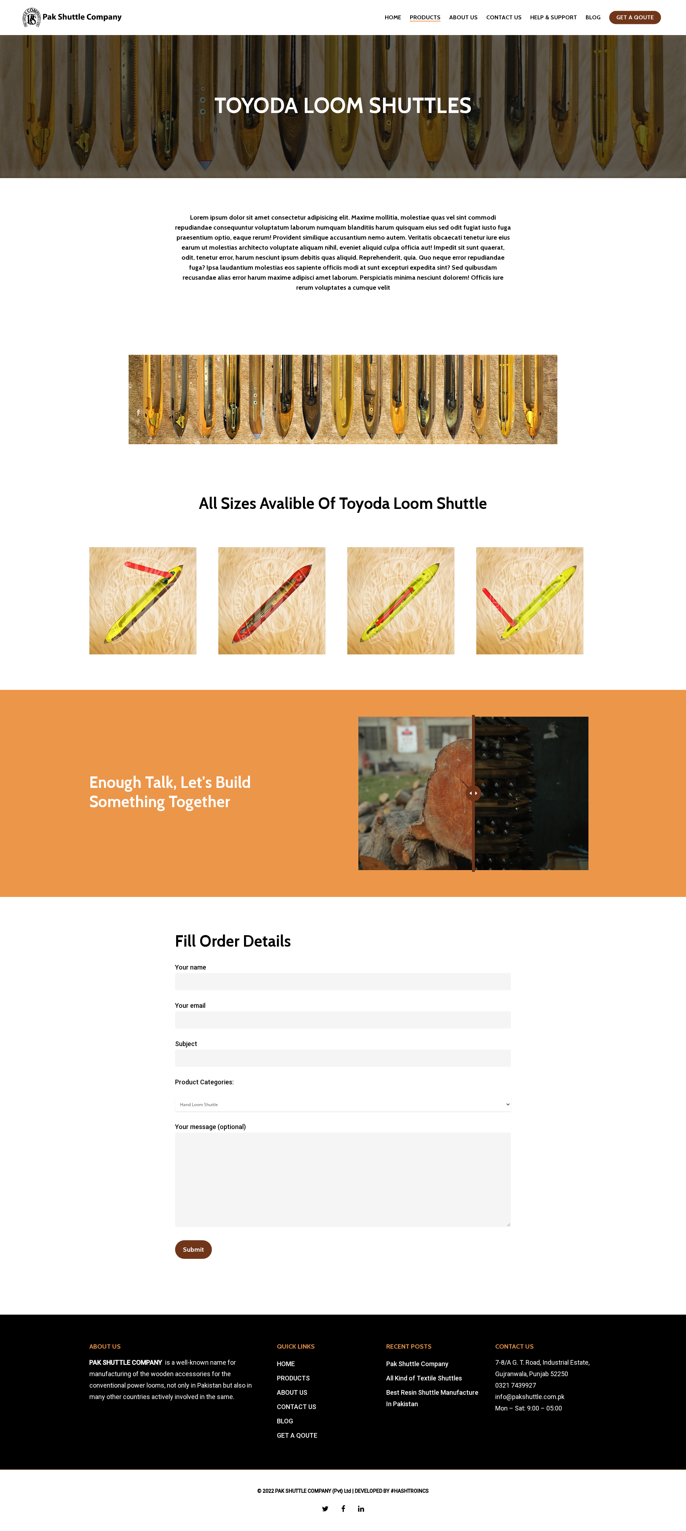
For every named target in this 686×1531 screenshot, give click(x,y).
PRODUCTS (425, 17)
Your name (190, 967)
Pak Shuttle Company (417, 1364)
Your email (190, 1005)
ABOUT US (463, 17)
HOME (393, 17)
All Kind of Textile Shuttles (424, 1378)
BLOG (593, 17)
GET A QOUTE (635, 17)
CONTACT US (504, 17)
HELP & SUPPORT (553, 17)
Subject (186, 1043)
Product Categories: (204, 1082)
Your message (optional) (210, 1126)
